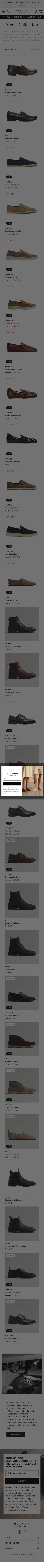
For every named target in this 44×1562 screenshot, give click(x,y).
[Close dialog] (41, 767)
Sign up (11, 784)
